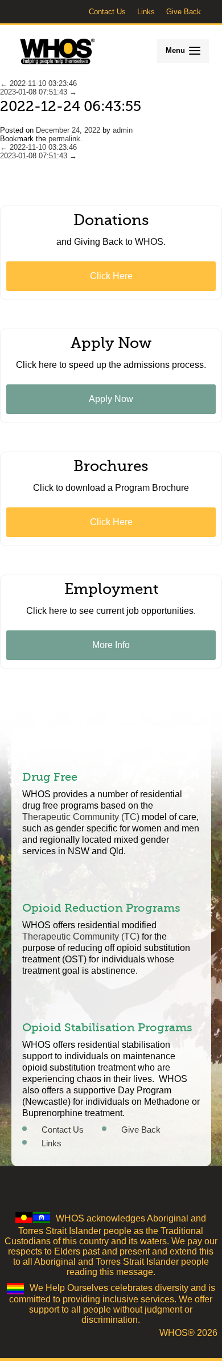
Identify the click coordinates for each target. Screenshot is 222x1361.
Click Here (111, 276)
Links (146, 11)
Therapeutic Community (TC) (80, 817)
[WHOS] (57, 51)
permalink (64, 138)
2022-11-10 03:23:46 (38, 83)
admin (123, 130)
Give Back (183, 11)
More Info (111, 645)
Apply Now (111, 399)
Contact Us (107, 11)
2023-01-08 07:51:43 (38, 92)
